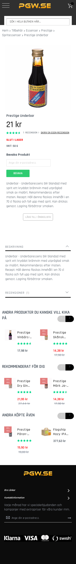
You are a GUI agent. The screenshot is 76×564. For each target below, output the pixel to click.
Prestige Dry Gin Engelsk (23, 383)
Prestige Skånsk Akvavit (59, 335)
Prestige (46, 30)
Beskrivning (14, 247)
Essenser (32, 30)
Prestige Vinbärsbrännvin (24, 335)
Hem (5, 30)
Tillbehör (17, 30)
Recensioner (16, 293)
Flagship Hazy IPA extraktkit (61, 432)
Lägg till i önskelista (38, 217)
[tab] (38, 247)
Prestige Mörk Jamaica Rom (59, 383)
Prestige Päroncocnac (23, 432)
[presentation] (69, 319)
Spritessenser (11, 35)
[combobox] (38, 21)
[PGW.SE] (35, 6)
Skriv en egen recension (55, 132)
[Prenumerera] (69, 518)
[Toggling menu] (6, 5)
